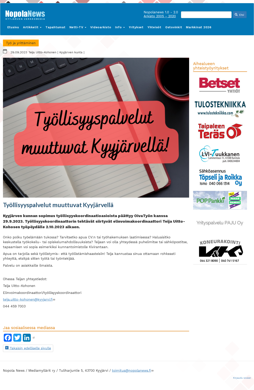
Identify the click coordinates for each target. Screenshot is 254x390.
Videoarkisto (100, 27)
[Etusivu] (26, 14)
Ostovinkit (173, 27)
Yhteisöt (154, 27)
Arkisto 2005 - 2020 (160, 16)
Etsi (241, 14)
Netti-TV (77, 27)
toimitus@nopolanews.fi (131, 370)
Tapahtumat (55, 27)
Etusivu (13, 27)
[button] (96, 128)
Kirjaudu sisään (242, 377)
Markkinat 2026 (199, 27)
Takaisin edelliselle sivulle (30, 348)
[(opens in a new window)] (34, 338)
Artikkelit (31, 27)
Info (119, 27)
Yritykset (136, 27)
